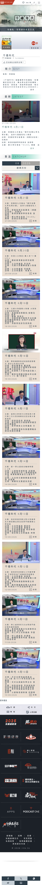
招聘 (20, 836)
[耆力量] (11, 795)
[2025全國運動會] (11, 722)
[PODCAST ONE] (31, 809)
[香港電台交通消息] (8, 707)
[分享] (29, 707)
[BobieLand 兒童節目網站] (31, 736)
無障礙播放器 (26, 841)
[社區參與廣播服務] (31, 766)
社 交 (33, 707)
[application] (21, 111)
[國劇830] (11, 751)
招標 (30, 836)
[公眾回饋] (28, 712)
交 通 (12, 707)
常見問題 (28, 838)
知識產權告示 (13, 838)
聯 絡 (12, 712)
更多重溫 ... (4, 701)
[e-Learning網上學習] (31, 751)
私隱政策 (10, 841)
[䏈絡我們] (8, 712)
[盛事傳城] (31, 795)
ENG (27, 2)
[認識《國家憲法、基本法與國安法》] (31, 780)
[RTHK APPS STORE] (11, 809)
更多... (33, 90)
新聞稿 (10, 836)
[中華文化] (11, 780)
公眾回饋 (33, 712)
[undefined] (23, 2)
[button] (20, 111)
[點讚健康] (11, 736)
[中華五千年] (11, 824)
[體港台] (31, 722)
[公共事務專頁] (11, 766)
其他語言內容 (19, 844)
